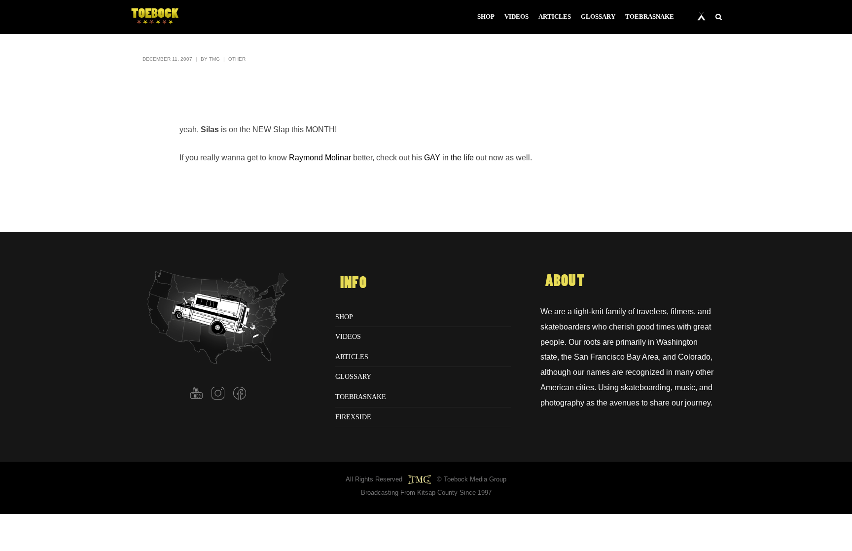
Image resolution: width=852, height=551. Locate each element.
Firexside (353, 417)
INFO (353, 283)
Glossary (353, 376)
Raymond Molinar (320, 157)
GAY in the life (449, 157)
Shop (344, 317)
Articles (351, 357)
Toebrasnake (360, 397)
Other (237, 59)
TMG (214, 59)
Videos (348, 336)
